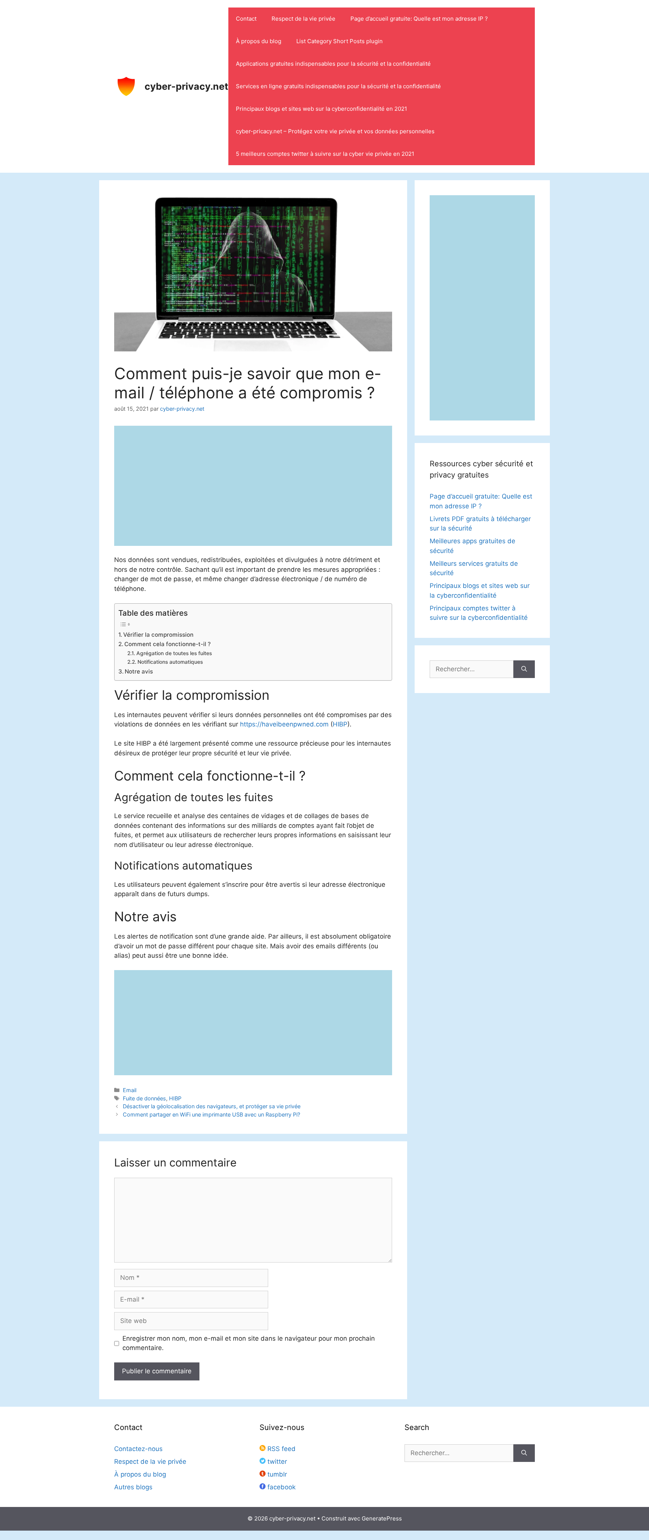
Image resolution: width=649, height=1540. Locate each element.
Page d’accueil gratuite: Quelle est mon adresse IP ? (419, 18)
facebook (281, 1487)
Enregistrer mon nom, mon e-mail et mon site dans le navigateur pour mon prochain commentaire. (248, 1343)
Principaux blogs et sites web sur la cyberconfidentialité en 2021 (321, 108)
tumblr (276, 1474)
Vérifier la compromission (158, 634)
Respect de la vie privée (303, 18)
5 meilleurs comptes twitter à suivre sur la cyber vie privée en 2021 (325, 153)
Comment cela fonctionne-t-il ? (167, 644)
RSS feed (281, 1449)
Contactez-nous (138, 1449)
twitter (276, 1461)
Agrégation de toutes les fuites (174, 653)
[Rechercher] (524, 669)
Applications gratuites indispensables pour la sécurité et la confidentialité (333, 63)
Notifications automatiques (170, 662)
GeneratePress (382, 1518)
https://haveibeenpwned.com (284, 724)
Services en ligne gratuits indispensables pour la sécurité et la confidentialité (338, 86)
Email (129, 1090)
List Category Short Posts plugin (339, 41)
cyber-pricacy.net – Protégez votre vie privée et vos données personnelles (335, 131)
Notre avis (139, 671)
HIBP (340, 724)
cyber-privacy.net (186, 86)
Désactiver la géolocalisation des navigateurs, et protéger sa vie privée (211, 1106)
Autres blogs (133, 1487)
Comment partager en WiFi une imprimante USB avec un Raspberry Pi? (211, 1114)
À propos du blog (258, 41)
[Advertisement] (253, 1022)
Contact (246, 18)
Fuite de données (144, 1098)
